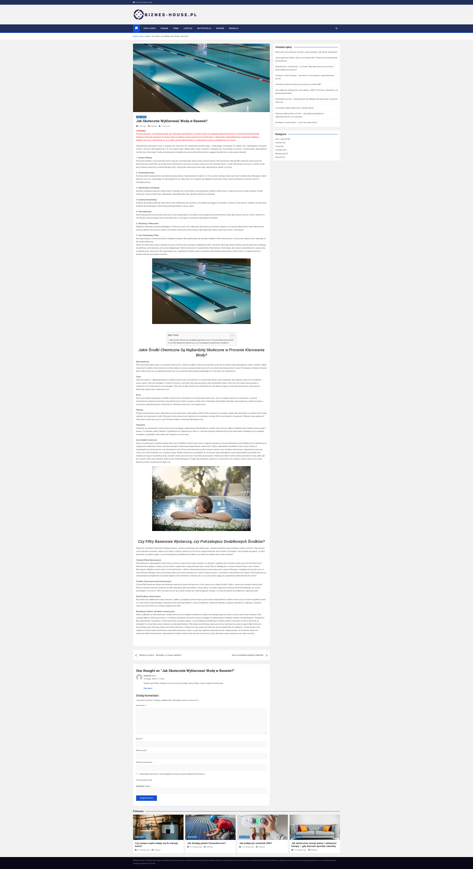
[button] (231, 336)
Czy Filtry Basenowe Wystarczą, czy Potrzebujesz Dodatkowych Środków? (199, 343)
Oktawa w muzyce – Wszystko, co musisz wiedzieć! (160, 655)
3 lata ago (142, 126)
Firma (176, 28)
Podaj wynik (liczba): (144, 780)
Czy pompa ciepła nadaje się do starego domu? (294, 108)
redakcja (153, 126)
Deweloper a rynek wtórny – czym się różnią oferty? (296, 122)
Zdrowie (220, 28)
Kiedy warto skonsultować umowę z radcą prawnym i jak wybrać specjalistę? (306, 52)
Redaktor (314, 850)
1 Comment (165, 126)
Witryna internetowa (144, 762)
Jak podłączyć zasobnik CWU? (255, 843)
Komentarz (141, 705)
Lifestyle (188, 28)
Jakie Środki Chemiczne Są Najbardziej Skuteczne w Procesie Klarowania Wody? (201, 340)
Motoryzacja (204, 28)
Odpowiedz (148, 688)
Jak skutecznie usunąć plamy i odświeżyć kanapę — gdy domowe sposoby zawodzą (314, 845)
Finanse (164, 28)
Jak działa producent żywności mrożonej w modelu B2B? (298, 84)
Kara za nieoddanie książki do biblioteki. (248, 655)
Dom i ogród (150, 28)
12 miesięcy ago (195, 847)
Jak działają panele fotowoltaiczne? (206, 843)
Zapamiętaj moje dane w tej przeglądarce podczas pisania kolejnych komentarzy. (172, 774)
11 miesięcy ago (143, 850)
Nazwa (139, 739)
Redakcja (233, 28)
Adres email (141, 750)
